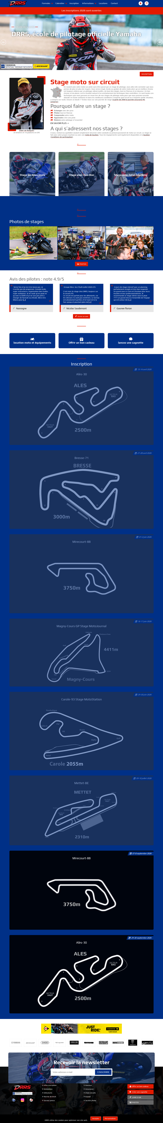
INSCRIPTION (146, 74)
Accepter (95, 1118)
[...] (24, 300)
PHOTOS (82, 264)
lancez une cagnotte (130, 342)
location (146, 135)
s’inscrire (103, 1072)
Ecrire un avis (82, 316)
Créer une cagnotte (139, 1092)
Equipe (88, 1097)
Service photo (90, 1100)
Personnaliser (110, 1118)
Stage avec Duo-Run (81, 174)
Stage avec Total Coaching (130, 174)
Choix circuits (90, 1093)
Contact (114, 3)
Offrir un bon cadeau (81, 342)
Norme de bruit (50, 1097)
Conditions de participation (61, 137)
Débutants (48, 1093)
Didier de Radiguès (26, 130)
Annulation (48, 1089)
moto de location (91, 135)
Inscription (74, 3)
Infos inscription (50, 1085)
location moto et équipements (32, 342)
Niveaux (88, 1085)
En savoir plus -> (59, 123)
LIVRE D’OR (136, 1097)
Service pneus (49, 1100)
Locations (103, 3)
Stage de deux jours (32, 174)
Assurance (89, 1089)
